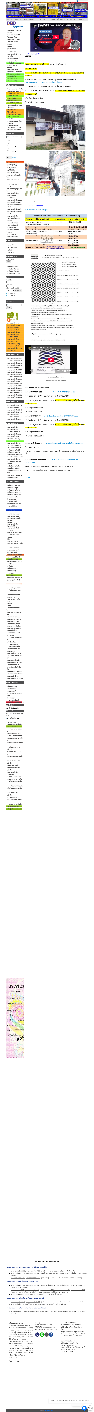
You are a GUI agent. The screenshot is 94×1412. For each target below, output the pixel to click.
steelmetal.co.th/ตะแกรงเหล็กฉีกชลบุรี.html (46, 82)
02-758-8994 (68, 1336)
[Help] (14, 157)
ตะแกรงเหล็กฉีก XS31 (18, 1271)
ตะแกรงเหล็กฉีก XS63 (18, 1304)
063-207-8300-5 (45, 1329)
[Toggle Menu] (90, 1408)
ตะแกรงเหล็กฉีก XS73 (47, 1311)
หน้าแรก (9, 19)
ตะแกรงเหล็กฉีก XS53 (33, 1302)
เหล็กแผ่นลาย (61, 19)
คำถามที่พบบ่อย (14, 1361)
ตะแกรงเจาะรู (40, 19)
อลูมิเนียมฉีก (51, 19)
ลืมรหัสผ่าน (11, 293)
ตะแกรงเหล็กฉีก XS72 (62, 1290)
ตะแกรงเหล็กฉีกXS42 (18, 1290)
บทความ (81, 19)
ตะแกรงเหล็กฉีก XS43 (18, 1302)
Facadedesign (18, 19)
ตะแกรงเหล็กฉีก (29, 19)
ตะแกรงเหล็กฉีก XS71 (47, 1290)
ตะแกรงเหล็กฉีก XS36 (33, 1278)
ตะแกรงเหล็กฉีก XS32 (18, 1273)
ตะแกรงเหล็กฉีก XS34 (33, 1271)
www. (28, 82)
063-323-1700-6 (68, 1351)
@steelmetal (42, 1323)
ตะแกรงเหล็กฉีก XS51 (33, 1285)
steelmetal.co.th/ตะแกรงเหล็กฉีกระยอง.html (64, 392)
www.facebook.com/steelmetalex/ (45, 1327)
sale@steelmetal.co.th (46, 1324)
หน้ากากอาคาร (72, 19)
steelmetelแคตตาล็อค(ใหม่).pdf (36, 210)
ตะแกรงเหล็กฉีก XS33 (18, 1278)
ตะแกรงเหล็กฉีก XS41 (18, 1285)
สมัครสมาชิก (12, 295)
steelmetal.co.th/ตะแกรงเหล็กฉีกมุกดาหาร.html (67, 443)
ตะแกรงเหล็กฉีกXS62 (18, 1294)
